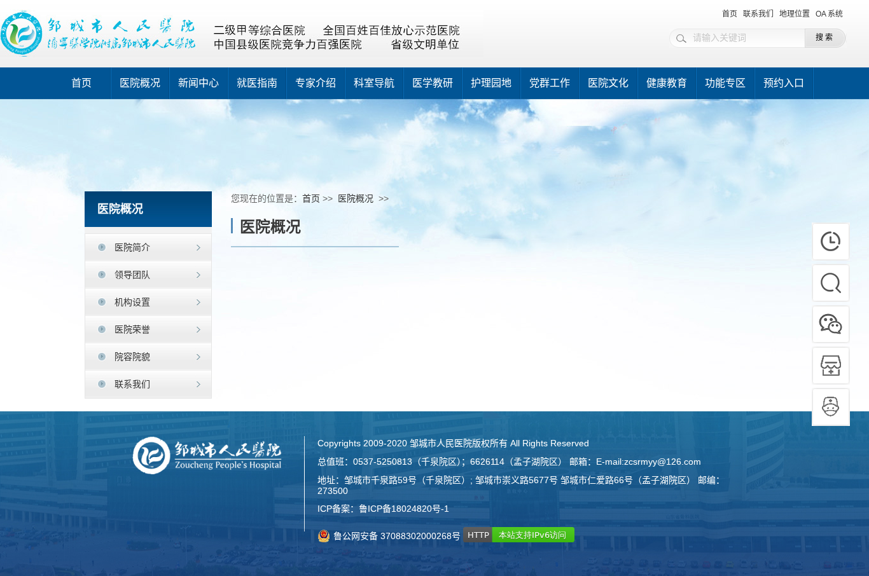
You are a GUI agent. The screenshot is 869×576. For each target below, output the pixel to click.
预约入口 (783, 83)
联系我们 (758, 14)
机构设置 (132, 302)
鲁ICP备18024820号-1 (404, 509)
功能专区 (725, 83)
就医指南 (257, 83)
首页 (729, 14)
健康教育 (666, 83)
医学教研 (432, 83)
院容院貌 (132, 357)
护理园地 (491, 83)
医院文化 (608, 83)
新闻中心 (198, 83)
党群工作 (549, 83)
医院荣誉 (132, 329)
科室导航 (374, 83)
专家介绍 (315, 83)
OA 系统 (829, 14)
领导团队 (132, 275)
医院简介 (132, 247)
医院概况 (140, 83)
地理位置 (794, 14)
